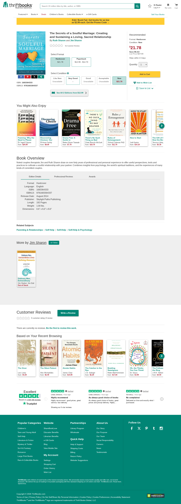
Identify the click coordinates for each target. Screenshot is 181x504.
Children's (22, 428)
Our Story (100, 428)
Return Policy (75, 456)
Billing (72, 452)
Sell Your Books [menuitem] (157, 14)
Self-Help (61, 230)
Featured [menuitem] (22, 14)
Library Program (77, 428)
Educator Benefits (51, 432)
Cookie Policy (85, 497)
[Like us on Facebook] (132, 428)
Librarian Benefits (51, 436)
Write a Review (68, 313)
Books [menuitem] (33, 14)
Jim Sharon (76, 40)
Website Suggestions (79, 460)
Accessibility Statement (120, 497)
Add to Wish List (144, 83)
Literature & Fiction (26, 440)
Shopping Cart (50, 464)
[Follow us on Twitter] (139, 428)
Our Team (100, 436)
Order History (49, 468)
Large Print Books (25, 456)
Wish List (47, 472)
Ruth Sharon (59, 40)
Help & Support (76, 444)
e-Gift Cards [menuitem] (91, 14)
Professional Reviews (63, 176)
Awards (92, 176)
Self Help (49, 230)
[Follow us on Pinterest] (146, 428)
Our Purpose (101, 432)
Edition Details (35, 176)
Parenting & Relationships (30, 230)
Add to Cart (145, 74)
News (98, 448)
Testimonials (101, 452)
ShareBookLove (50, 428)
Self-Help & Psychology (80, 230)
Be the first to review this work (61, 328)
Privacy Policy (35, 497)
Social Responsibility (105, 440)
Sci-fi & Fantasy (24, 448)
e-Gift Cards (49, 440)
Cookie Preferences (101, 497)
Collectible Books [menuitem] (74, 14)
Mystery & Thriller (25, 444)
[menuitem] (158, 6)
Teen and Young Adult (27, 432)
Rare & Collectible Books (28, 460)
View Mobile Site (51, 448)
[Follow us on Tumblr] (154, 428)
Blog (45, 444)
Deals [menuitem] (43, 14)
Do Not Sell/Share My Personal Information (60, 497)
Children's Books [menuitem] (57, 14)
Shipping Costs (76, 448)
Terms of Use (22, 497)
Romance (22, 452)
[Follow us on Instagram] (161, 428)
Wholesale (74, 432)
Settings (47, 460)
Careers (99, 444)
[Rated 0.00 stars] (56, 46)
